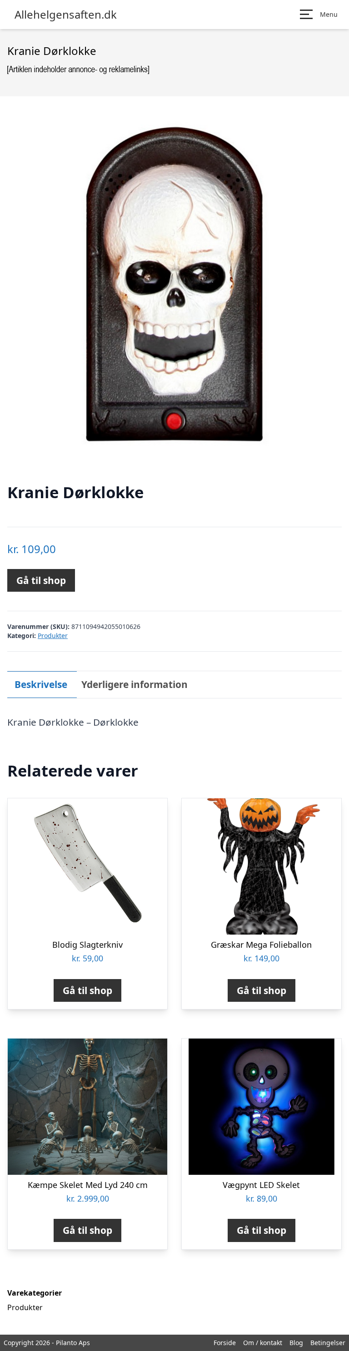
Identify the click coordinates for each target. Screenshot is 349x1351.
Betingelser (327, 1342)
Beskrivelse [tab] (41, 684)
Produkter (53, 635)
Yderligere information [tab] (134, 684)
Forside (225, 1342)
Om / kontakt (262, 1342)
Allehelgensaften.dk (66, 14)
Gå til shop (41, 580)
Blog (296, 1342)
